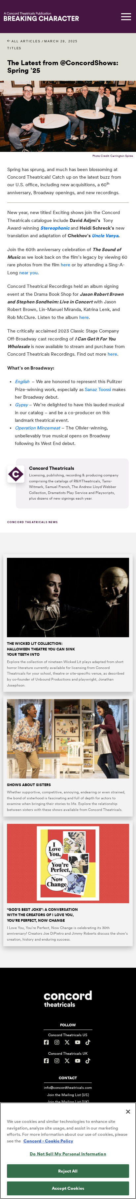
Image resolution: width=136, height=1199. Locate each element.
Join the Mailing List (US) (68, 1094)
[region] (68, 1150)
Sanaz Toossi (98, 389)
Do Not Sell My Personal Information (68, 1153)
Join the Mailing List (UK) (68, 1101)
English (22, 381)
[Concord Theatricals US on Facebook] (47, 1042)
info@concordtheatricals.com (68, 1087)
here (65, 264)
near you (28, 272)
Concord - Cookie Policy (48, 1140)
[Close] (128, 1111)
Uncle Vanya (105, 235)
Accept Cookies (68, 1188)
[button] (126, 17)
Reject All (68, 1171)
